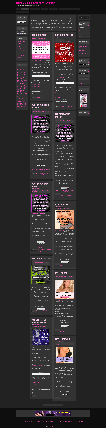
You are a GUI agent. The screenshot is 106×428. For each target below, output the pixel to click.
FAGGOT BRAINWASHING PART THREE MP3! (40, 134)
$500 (80, 35)
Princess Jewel (36, 37)
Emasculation (21, 77)
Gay (63, 265)
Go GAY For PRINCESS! (62, 204)
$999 (80, 36)
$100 (80, 33)
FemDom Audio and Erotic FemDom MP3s (35, 3)
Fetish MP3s (68, 397)
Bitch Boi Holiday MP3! (38, 35)
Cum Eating (62, 330)
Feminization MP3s (42, 38)
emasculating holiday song (36, 365)
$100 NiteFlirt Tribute (35, 88)
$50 (79, 32)
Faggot (66, 193)
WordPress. (57, 426)
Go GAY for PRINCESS (59, 230)
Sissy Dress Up (22, 106)
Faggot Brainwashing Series (22, 79)
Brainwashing (38, 173)
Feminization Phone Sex (83, 50)
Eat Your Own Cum (67, 330)
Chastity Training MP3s (79, 421)
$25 (79, 30)
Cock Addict (43, 173)
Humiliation (70, 106)
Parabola (53, 426)
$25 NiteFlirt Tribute (35, 84)
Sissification (20, 103)
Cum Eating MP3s (59, 276)
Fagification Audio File (22, 46)
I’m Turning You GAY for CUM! (61, 300)
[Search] (87, 17)
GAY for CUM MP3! (61, 273)
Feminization (19, 88)
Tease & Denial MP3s (22, 59)
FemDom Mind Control (22, 86)
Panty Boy (19, 101)
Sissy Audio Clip (21, 57)
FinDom (23, 90)
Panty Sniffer (23, 101)
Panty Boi (41, 312)
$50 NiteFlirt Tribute (35, 86)
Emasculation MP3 (36, 262)
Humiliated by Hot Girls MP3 (41, 259)
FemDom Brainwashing (22, 84)
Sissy (44, 312)
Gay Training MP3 (66, 208)
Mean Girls (38, 312)
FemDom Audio (35, 38)
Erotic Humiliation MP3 (37, 111)
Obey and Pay (23, 98)
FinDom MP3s (20, 52)
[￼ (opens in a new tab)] (41, 167)
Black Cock (64, 397)
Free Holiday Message (40, 97)
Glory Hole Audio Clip (22, 55)
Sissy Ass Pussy (19, 104)
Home (22, 421)
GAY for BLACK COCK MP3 (63, 339)
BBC (61, 397)
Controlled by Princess (64, 263)
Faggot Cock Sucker (42, 310)
